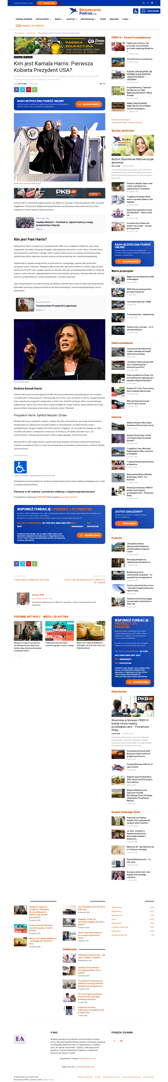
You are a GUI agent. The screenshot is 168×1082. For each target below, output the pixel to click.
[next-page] (19, 656)
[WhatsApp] (34, 89)
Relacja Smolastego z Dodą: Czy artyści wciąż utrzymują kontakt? (139, 438)
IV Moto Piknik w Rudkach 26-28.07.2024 (31, 580)
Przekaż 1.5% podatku (33, 25)
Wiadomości (28, 57)
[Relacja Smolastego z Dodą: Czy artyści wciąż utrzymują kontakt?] (118, 438)
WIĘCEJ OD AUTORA (55, 616)
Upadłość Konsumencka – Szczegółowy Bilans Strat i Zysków (89, 970)
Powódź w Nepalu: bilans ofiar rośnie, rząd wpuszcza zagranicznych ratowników (140, 186)
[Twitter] (22, 89)
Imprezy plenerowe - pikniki (121, 716)
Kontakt (98, 1077)
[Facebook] (148, 3)
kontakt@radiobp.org (84, 1066)
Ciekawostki (81, 639)
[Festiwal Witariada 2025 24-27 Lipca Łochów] (118, 767)
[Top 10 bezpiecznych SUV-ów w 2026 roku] (69, 910)
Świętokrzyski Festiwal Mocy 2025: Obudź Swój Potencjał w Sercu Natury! (139, 779)
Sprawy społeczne (123, 130)
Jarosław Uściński (68, 497)
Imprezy (116, 417)
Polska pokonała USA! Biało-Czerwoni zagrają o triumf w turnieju (41, 928)
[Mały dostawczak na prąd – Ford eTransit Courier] (118, 404)
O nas (125, 19)
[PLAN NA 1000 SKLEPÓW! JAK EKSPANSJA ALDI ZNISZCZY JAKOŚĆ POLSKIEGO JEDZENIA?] (118, 75)
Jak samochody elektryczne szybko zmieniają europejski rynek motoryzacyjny (139, 351)
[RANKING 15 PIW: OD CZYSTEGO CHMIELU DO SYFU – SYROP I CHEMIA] (69, 922)
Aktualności (42, 19)
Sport (103, 19)
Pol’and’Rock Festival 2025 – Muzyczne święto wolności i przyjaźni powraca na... (139, 753)
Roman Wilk (22, 84)
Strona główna (24, 19)
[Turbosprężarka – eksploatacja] (118, 317)
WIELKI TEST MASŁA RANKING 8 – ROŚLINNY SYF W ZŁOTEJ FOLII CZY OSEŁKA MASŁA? (91, 645)
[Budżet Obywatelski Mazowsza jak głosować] (133, 145)
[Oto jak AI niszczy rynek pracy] (118, 62)
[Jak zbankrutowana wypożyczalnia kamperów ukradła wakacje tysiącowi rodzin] (118, 547)
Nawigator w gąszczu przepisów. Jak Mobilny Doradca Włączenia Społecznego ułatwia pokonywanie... (39, 912)
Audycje (71, 19)
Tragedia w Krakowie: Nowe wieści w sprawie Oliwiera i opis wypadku (140, 199)
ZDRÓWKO (42, 497)
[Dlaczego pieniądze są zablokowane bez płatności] (118, 562)
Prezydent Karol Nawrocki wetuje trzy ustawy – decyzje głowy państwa (139, 226)
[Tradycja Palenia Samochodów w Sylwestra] (118, 465)
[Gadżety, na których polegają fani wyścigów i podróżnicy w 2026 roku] (118, 602)
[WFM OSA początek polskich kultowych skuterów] (118, 292)
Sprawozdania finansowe (132, 1077)
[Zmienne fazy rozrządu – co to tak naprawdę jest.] (118, 330)
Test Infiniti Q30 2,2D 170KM (139, 302)
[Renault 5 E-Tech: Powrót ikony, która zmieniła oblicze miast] (118, 391)
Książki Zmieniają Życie (126, 812)
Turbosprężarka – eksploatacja (140, 314)
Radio (58, 19)
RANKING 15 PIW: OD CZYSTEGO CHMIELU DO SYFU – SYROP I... (91, 922)
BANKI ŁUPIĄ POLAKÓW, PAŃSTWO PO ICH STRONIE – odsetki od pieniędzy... (139, 106)
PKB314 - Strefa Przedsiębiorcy (131, 37)
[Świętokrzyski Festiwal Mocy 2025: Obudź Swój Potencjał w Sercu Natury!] (118, 780)
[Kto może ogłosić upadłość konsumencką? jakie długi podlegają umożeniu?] (69, 997)
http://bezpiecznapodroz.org (42, 598)
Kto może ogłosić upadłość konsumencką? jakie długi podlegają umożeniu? (90, 996)
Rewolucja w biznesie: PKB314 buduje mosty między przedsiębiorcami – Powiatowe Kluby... (130, 725)
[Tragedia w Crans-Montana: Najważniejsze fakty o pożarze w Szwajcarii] (118, 451)
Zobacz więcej (48, 1079)
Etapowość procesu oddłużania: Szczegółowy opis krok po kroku (91, 1010)
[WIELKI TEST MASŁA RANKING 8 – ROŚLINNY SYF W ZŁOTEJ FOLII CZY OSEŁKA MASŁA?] (91, 631)
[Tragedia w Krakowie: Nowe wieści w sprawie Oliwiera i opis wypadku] (118, 200)
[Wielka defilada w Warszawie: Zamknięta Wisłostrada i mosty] (118, 426)
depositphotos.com (87, 1058)
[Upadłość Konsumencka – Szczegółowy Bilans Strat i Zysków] (69, 970)
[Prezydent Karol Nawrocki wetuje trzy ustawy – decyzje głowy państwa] (118, 226)
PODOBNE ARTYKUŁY (27, 616)
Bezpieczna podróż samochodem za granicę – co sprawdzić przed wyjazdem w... (140, 574)
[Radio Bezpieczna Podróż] (85, 11)
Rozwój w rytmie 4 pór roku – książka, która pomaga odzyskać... (139, 874)
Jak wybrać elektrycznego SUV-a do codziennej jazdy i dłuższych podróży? (140, 364)
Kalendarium (119, 691)
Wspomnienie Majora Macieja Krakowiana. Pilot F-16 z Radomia (139, 477)
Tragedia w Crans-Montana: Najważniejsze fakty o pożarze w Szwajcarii (140, 451)
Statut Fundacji (148, 1077)
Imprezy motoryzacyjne (121, 119)
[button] (144, 3)
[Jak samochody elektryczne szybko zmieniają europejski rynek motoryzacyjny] (118, 352)
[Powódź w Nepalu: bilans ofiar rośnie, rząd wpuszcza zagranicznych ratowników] (118, 186)
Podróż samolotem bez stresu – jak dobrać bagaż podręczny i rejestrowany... (140, 588)
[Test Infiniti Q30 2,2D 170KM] (118, 305)
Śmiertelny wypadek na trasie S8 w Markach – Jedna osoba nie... (139, 212)
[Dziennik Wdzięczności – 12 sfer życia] (118, 862)
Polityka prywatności (85, 1077)
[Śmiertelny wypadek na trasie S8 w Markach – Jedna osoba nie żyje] (118, 213)
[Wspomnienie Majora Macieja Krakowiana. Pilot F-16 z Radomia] (118, 477)
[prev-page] (15, 656)
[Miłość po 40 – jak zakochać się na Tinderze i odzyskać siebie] (118, 850)
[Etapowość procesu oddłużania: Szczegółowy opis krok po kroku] (69, 1010)
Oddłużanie (129, 523)
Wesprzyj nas (91, 535)
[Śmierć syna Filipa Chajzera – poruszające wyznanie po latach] (69, 936)
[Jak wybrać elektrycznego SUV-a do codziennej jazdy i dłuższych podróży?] (118, 365)
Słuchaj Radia (49, 3)
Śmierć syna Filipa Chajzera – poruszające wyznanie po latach (90, 935)
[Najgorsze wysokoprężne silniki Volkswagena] (118, 280)
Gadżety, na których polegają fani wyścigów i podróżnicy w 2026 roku (139, 601)
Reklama (114, 19)
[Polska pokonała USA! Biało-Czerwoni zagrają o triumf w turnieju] (59, 631)
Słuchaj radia (90, 104)
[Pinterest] (28, 89)
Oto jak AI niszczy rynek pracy (139, 59)
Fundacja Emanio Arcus (111, 1077)
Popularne (49, 639)
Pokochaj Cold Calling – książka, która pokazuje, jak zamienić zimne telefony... (138, 820)
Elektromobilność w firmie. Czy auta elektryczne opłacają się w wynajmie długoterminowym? (140, 377)
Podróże (117, 538)
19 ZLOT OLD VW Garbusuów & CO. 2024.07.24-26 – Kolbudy (84, 581)
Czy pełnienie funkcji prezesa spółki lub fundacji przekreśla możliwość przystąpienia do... (91, 983)
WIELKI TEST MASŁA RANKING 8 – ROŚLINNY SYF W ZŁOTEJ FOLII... (42, 941)
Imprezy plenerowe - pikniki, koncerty (127, 122)
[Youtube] (152, 3)
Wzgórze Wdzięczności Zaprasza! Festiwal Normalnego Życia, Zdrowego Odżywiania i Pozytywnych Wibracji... (139, 795)
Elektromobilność (122, 343)
